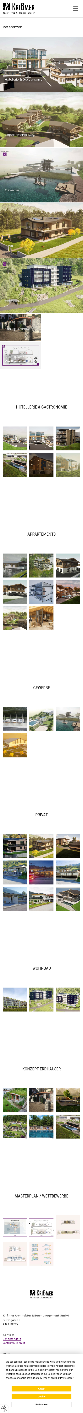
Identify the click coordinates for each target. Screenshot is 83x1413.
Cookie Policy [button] (55, 1374)
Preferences (42, 1404)
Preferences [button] (66, 1378)
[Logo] (24, 8)
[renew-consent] (4, 1408)
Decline (41, 1396)
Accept (41, 1388)
